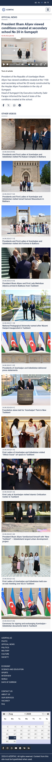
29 (49, 738)
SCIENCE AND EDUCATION (12, 669)
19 (29, 734)
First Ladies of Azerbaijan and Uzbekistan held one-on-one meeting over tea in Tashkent (24, 582)
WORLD (4, 679)
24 (15, 738)
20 (35, 734)
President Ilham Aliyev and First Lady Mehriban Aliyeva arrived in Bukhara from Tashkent (23, 284)
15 (49, 730)
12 (29, 730)
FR (48, 2)
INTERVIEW (6, 676)
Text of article (7, 71)
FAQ (3, 704)
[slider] (11, 64)
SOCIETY (5, 657)
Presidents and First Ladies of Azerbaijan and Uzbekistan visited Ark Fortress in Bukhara (22, 242)
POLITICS (5, 648)
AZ (36, 2)
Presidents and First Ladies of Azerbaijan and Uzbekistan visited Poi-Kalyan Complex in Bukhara (24, 155)
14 (42, 730)
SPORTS (4, 673)
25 (21, 738)
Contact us (6, 691)
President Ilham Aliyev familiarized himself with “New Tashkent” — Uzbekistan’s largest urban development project (25, 539)
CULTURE (5, 654)
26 (29, 738)
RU (39, 2)
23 (7, 738)
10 (15, 730)
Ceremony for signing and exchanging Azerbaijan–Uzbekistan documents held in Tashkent (24, 624)
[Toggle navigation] (47, 9)
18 (21, 734)
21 (42, 734)
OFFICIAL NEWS (9, 17)
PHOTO (4, 641)
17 (15, 734)
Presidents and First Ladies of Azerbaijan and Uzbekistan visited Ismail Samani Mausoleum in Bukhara (23, 199)
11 (21, 730)
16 (7, 734)
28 (42, 738)
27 (35, 738)
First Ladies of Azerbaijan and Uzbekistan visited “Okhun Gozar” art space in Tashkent (23, 453)
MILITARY (5, 651)
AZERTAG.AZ (6, 638)
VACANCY (5, 701)
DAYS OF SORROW (8, 682)
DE (45, 2)
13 (35, 730)
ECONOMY (5, 666)
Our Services (7, 698)
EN (42, 2)
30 (7, 741)
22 (49, 734)
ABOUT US (5, 694)
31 (15, 741)
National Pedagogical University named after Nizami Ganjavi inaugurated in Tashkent (25, 327)
